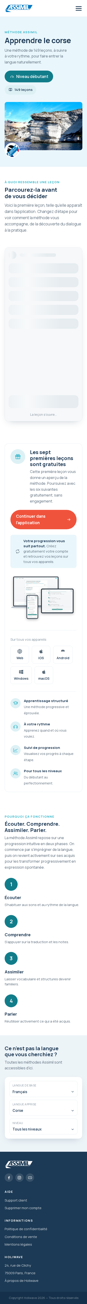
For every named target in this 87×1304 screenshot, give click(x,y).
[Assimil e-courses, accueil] (18, 8)
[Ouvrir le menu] (78, 8)
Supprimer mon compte (23, 1207)
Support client (16, 1200)
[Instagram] (19, 1177)
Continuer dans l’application (30, 519)
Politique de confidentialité (26, 1228)
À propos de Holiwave (22, 1280)
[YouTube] (30, 1177)
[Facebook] (9, 1177)
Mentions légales (18, 1244)
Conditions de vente (21, 1236)
